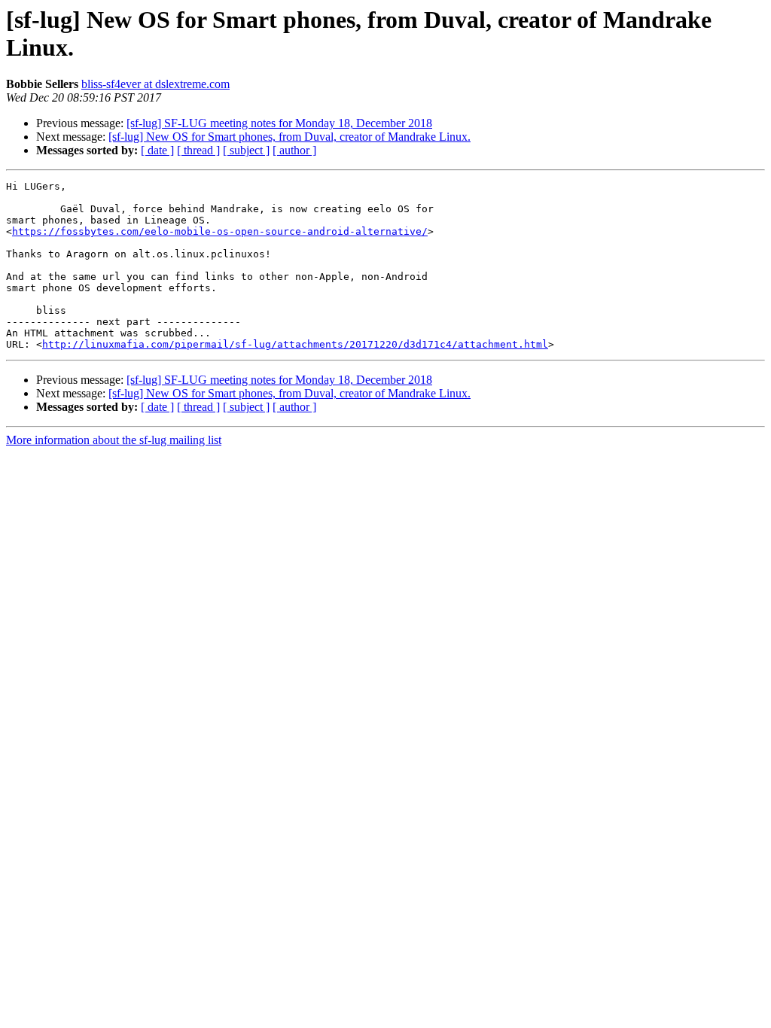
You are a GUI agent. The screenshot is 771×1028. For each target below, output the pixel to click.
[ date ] (157, 150)
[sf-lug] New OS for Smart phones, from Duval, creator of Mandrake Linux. (289, 136)
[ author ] (294, 150)
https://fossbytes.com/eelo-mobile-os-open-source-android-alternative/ (220, 231)
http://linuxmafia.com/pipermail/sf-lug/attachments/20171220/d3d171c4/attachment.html (295, 344)
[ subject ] (246, 150)
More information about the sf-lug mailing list (113, 439)
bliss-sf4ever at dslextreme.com (155, 84)
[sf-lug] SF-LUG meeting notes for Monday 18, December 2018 (279, 123)
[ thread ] (198, 150)
